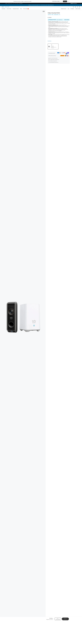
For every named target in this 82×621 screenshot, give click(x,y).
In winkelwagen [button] (57, 619)
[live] (75, 7)
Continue (65, 1)
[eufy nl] (3, 7)
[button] (68, 1)
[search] (73, 7)
